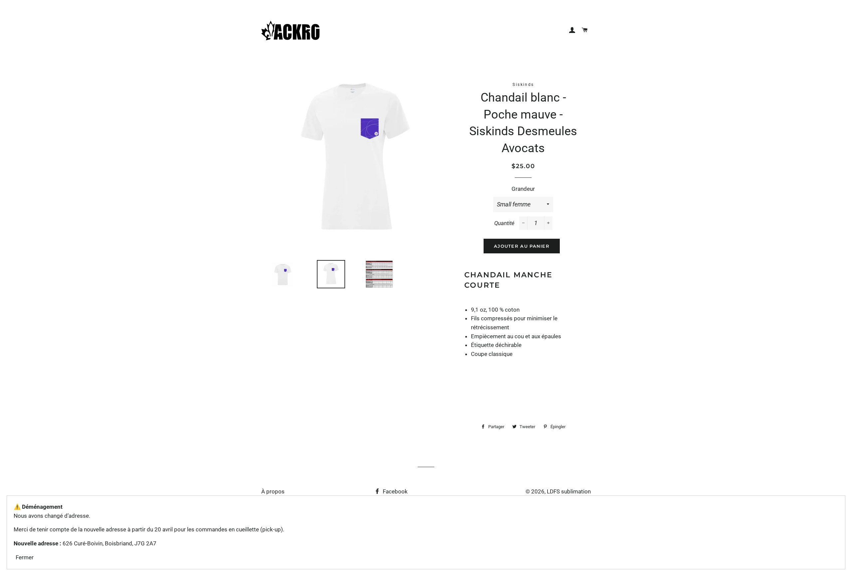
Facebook (394, 491)
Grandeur (523, 188)
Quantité (504, 223)
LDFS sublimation (569, 491)
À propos (273, 491)
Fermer (25, 557)
